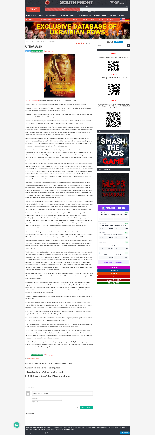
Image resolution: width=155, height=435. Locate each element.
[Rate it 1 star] (77, 43)
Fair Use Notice (123, 427)
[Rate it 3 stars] (80, 43)
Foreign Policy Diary (38, 427)
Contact (112, 15)
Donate (33, 9)
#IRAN (58, 19)
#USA (92, 19)
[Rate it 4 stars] (81, 43)
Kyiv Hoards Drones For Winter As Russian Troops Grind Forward (44, 372)
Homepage (29, 427)
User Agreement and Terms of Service (64, 429)
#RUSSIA (37, 41)
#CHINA (100, 19)
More (121, 15)
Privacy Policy (41, 429)
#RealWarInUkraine (46, 19)
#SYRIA (75, 19)
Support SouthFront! (102, 427)
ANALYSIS (113, 267)
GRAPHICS (113, 270)
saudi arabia (35, 358)
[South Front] (77, 2)
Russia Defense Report (79, 427)
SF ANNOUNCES (114, 280)
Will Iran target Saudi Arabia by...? (113, 255)
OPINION (114, 274)
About (116, 427)
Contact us (111, 427)
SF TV (41, 15)
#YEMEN (84, 19)
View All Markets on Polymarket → (113, 262)
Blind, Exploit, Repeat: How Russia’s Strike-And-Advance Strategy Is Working (48, 376)
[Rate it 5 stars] (83, 43)
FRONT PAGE (32, 15)
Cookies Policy (50, 429)
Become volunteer (91, 427)
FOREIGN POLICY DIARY (68, 15)
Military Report (51, 15)
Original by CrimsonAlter (32, 100)
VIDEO (113, 277)
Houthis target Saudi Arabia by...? (113, 234)
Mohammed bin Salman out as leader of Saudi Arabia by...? (114, 215)
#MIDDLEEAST (29, 41)
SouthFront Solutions (31, 429)
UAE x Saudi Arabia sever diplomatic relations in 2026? (113, 244)
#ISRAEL (66, 19)
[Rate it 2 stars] (78, 43)
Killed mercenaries (57, 427)
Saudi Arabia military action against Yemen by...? (114, 225)
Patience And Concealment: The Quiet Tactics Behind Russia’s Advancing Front (48, 363)
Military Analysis (85, 15)
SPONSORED (113, 283)
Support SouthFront (37, 51)
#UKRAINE (110, 19)
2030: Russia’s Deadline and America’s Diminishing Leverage (43, 368)
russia (30, 358)
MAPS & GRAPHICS (100, 15)
